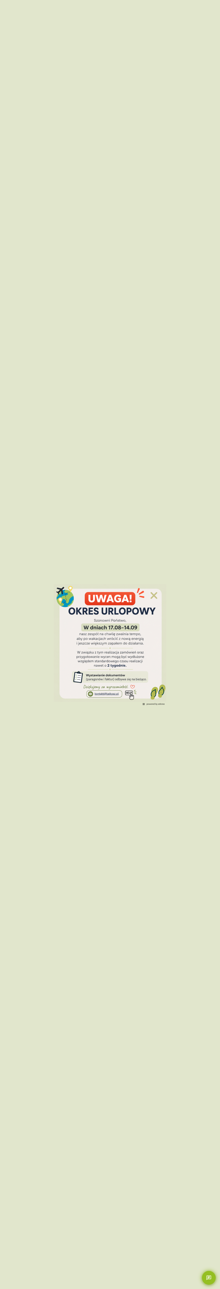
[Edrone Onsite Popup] (110, 644)
